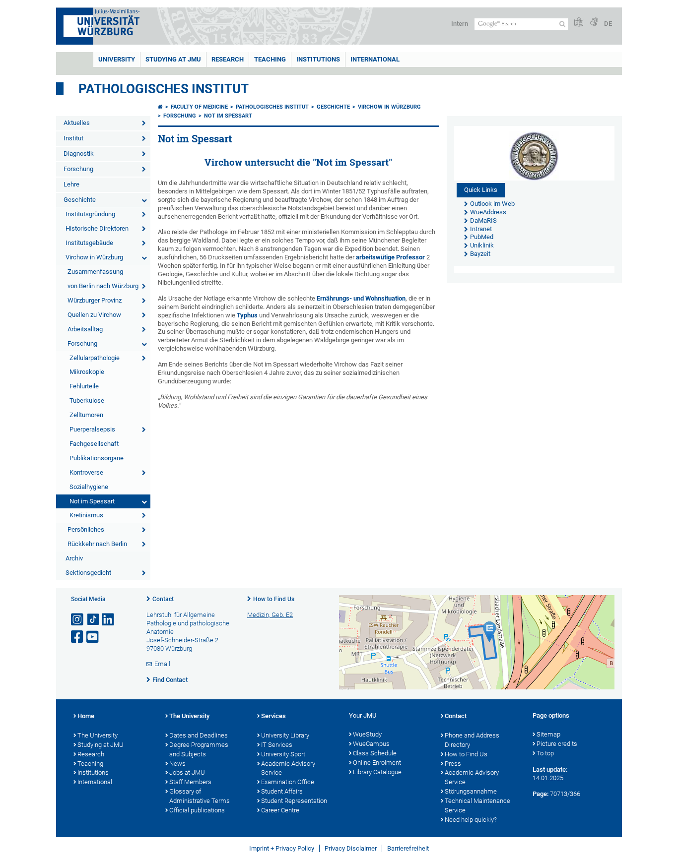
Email (162, 664)
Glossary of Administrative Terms (199, 796)
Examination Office (287, 782)
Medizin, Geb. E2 (270, 614)
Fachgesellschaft (94, 443)
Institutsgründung (90, 214)
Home (85, 716)
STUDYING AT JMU (173, 59)
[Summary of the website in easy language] (578, 22)
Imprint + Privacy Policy (281, 848)
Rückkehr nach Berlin (97, 544)
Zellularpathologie (94, 358)
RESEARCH (227, 59)
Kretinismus (86, 515)
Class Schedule (375, 753)
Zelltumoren (86, 415)
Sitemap (548, 734)
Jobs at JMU (187, 772)
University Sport (283, 754)
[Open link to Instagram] (78, 619)
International (375, 59)
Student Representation (294, 800)
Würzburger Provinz (95, 300)
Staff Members (190, 782)
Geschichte (80, 199)
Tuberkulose (86, 400)
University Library (285, 735)
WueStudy (367, 734)
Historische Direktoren (97, 228)
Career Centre (280, 810)
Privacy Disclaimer (351, 848)
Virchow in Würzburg (94, 257)
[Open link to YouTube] (93, 637)
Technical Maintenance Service (477, 805)
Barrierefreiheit (408, 848)
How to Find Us (273, 599)
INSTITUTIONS (318, 59)
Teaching (270, 59)
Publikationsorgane (96, 458)
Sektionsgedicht (88, 572)
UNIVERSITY (116, 59)
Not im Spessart (92, 501)
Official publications (197, 810)
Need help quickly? (471, 819)
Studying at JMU (100, 744)
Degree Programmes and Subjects (198, 749)
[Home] (160, 107)
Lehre (71, 184)
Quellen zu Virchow (94, 314)
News (177, 763)
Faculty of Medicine (199, 107)
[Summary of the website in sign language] (594, 22)
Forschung (78, 169)
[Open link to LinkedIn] (109, 619)
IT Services (276, 744)
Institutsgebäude (89, 242)
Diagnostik (79, 153)
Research (90, 754)
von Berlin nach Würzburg (103, 286)
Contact (163, 599)
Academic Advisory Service (288, 768)
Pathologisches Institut (163, 88)
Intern (459, 23)
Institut (73, 138)
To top (545, 753)
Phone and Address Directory (472, 740)
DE (608, 23)
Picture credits (557, 743)
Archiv (74, 558)
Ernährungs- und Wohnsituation (361, 298)
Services (273, 716)
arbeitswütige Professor (390, 257)
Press (453, 763)
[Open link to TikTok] (93, 619)
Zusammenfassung (95, 271)
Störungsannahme (471, 791)
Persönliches (86, 529)
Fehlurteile (84, 386)
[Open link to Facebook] (78, 637)
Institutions (93, 772)
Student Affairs (282, 791)
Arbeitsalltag (85, 329)
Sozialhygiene (88, 487)
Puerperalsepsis (92, 429)
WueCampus (371, 743)
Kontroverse (86, 472)
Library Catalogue (377, 772)
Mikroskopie (86, 371)
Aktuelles (77, 122)
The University (97, 735)
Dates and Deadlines (198, 735)
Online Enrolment (377, 762)
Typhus (247, 315)
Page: (540, 794)
